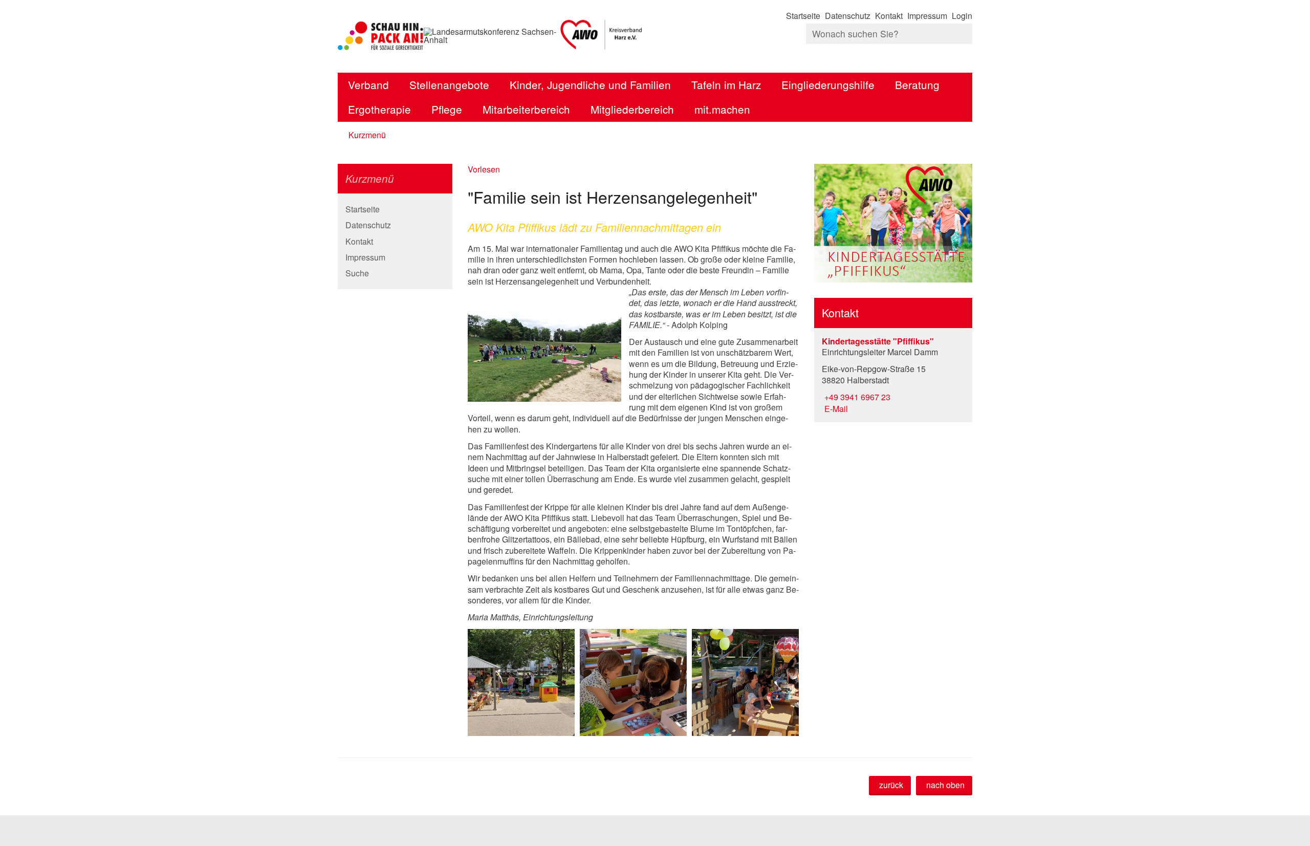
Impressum (927, 15)
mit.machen (722, 109)
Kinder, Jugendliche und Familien (590, 84)
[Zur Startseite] (602, 35)
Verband (368, 84)
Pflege (446, 109)
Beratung (917, 84)
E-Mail (835, 409)
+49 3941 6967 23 (856, 397)
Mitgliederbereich (632, 109)
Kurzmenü (367, 135)
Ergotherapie (379, 109)
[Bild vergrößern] (544, 344)
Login (962, 15)
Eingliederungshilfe (828, 84)
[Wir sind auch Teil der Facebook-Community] (971, 54)
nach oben (945, 785)
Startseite (803, 15)
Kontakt (889, 15)
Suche (357, 273)
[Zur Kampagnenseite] (381, 35)
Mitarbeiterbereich (526, 109)
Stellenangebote (449, 84)
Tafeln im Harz (726, 84)
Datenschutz (847, 15)
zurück (891, 785)
